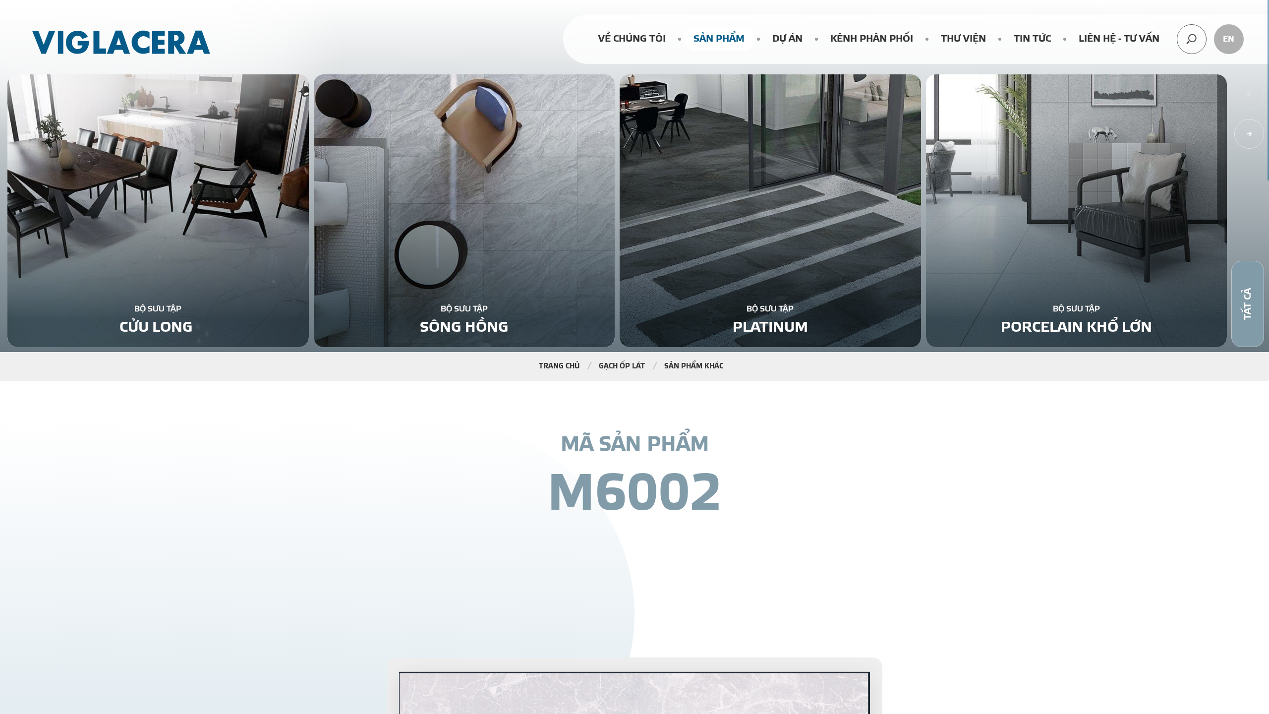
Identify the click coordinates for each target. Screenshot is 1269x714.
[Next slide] (1249, 134)
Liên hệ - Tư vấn (1119, 38)
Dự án (787, 38)
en (1228, 39)
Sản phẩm (719, 38)
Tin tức (1032, 38)
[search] (1192, 39)
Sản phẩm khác (693, 366)
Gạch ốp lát (622, 366)
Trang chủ (559, 366)
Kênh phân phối (871, 38)
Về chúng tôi (632, 38)
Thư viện (963, 38)
